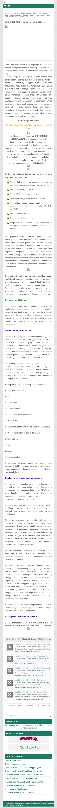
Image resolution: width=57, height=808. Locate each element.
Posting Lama (45, 705)
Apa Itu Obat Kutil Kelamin (20, 13)
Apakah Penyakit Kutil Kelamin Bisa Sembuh (24, 803)
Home (7, 13)
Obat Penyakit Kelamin (37, 15)
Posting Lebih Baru (14, 705)
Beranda (30, 705)
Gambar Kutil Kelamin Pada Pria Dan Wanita (24, 782)
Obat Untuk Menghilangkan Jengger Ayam (23, 768)
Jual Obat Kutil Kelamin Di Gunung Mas (31, 692)
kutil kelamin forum (23, 595)
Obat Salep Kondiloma (14, 760)
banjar (49, 104)
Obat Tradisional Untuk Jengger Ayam (21, 778)
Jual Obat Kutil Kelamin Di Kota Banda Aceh (32, 668)
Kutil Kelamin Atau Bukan (16, 789)
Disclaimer (39, 807)
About (26, 807)
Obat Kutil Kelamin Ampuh (39, 13)
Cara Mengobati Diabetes (14, 805)
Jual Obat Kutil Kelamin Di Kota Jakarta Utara (24, 775)
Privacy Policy (49, 807)
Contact (32, 807)
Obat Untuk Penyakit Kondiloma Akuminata (23, 771)
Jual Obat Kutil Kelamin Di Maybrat (20, 785)
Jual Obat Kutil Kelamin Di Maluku (19, 792)
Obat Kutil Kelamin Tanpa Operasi (16, 15)
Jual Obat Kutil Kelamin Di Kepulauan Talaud (33, 656)
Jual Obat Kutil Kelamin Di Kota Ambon (30, 680)
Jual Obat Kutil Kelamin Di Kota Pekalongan (32, 644)
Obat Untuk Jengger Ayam (16, 764)
